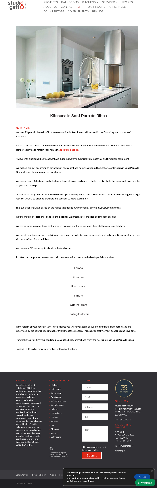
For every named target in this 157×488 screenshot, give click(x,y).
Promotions (56, 413)
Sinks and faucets (58, 401)
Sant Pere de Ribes (69, 149)
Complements (78, 11)
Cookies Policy (57, 474)
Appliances (117, 7)
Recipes (127, 2)
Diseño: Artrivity (24, 483)
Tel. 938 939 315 (123, 419)
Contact (67, 7)
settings (89, 481)
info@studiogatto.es (124, 446)
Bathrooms (70, 2)
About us (50, 7)
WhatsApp (120, 450)
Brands (97, 11)
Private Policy (39, 474)
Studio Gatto (23, 128)
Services (108, 2)
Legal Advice (22, 474)
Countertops (54, 11)
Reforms (54, 409)
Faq (52, 425)
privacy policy (92, 450)
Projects (51, 2)
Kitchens (89, 2)
